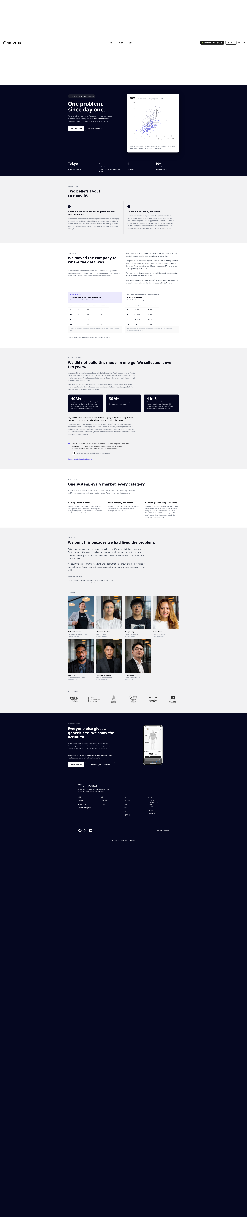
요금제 (130, 42)
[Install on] (212, 43)
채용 (125, 808)
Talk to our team (76, 128)
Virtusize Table (82, 804)
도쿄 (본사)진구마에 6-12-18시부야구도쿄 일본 (153, 804)
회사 (125, 804)
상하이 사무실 (152, 814)
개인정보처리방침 (162, 830)
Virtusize (80, 801)
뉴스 (125, 811)
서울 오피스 (151, 810)
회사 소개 (127, 801)
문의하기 (127, 815)
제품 (111, 42)
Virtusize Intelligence (84, 808)
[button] (242, 42)
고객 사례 (120, 42)
